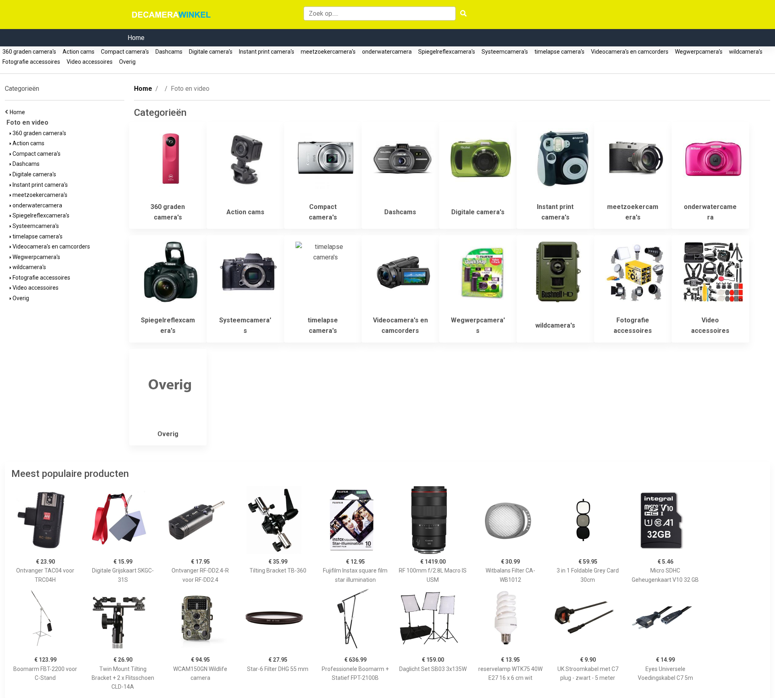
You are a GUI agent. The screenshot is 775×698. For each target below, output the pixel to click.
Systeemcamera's (504, 51)
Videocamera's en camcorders (630, 51)
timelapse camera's (559, 51)
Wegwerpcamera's (698, 51)
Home (136, 38)
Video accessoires (89, 62)
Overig (127, 62)
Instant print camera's (267, 51)
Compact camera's (124, 51)
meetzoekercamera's (328, 51)
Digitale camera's (210, 51)
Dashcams (169, 51)
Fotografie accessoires (31, 62)
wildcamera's (746, 51)
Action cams (78, 51)
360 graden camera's (29, 51)
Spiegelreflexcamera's (447, 51)
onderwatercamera (387, 51)
